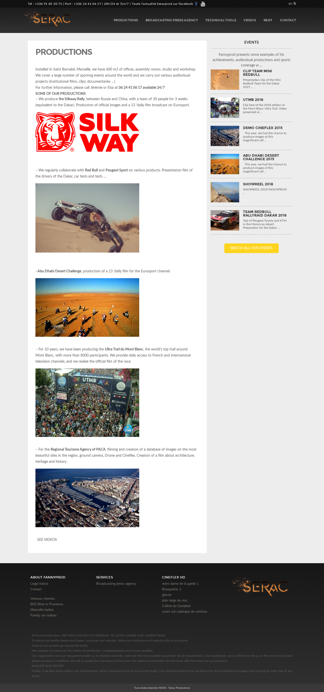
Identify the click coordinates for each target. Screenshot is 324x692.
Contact (288, 20)
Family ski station (43, 615)
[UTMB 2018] (225, 108)
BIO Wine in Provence (46, 604)
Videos (250, 20)
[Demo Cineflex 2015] (225, 136)
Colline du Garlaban (176, 606)
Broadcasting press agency (172, 20)
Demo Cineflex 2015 (262, 128)
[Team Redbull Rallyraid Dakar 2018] (225, 220)
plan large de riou (174, 600)
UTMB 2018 (253, 100)
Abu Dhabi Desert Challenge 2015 (261, 157)
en (290, 4)
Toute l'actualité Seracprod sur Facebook (162, 3)
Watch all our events (251, 248)
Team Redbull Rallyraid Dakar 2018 (265, 213)
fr (295, 4)
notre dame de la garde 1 (180, 583)
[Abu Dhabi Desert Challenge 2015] (225, 164)
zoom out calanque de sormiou (184, 611)
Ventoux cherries (42, 598)
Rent (268, 20)
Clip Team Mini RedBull (257, 73)
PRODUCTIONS (126, 20)
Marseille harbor (42, 610)
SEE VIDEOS (46, 540)
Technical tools (220, 20)
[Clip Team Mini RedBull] (225, 79)
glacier (167, 595)
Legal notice (39, 583)
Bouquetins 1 (171, 589)
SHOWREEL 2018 (258, 184)
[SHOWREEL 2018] (225, 192)
